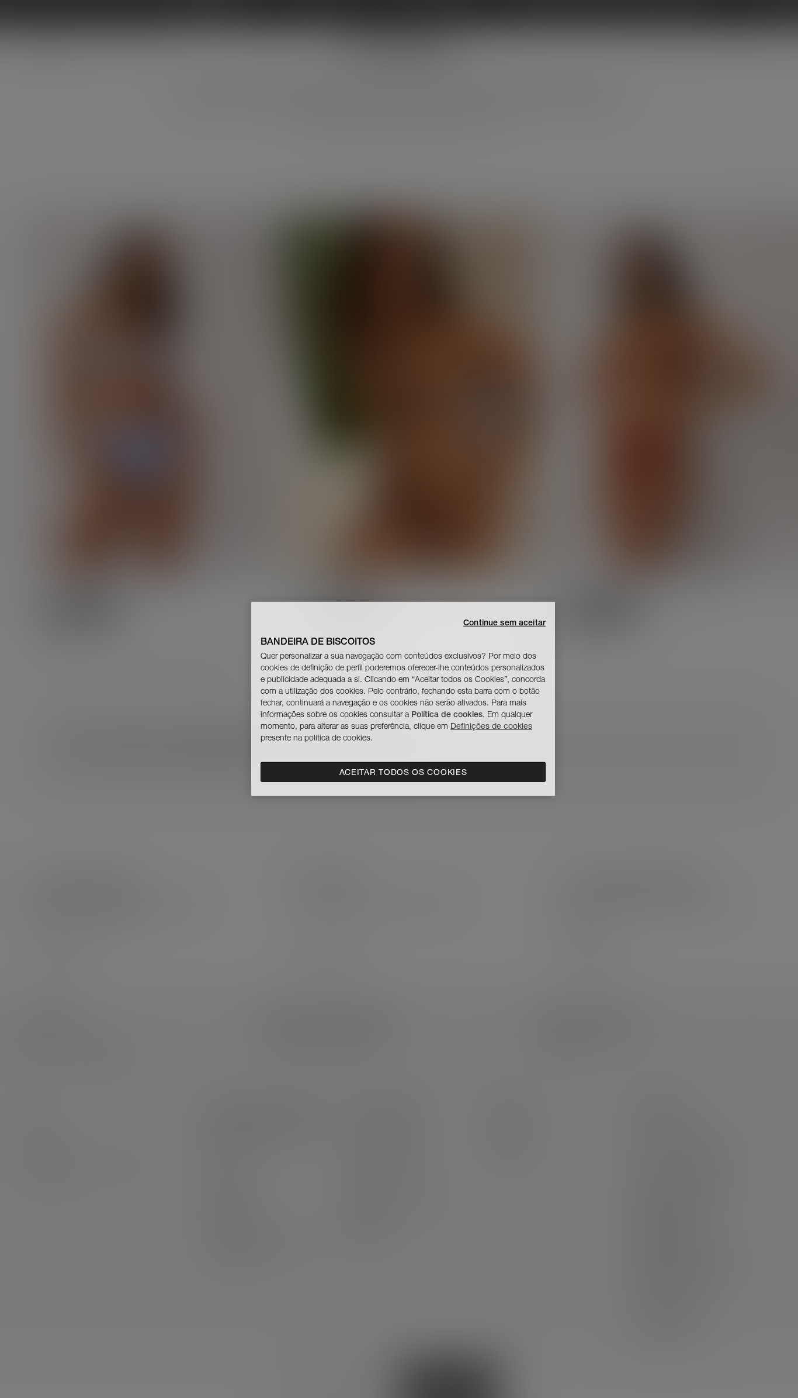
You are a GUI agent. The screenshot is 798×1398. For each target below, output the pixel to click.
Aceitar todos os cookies (403, 772)
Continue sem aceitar (504, 622)
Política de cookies (447, 714)
